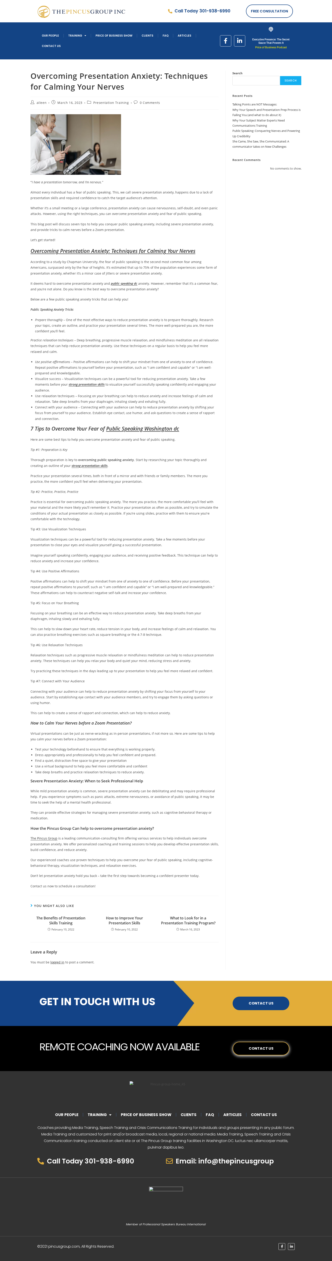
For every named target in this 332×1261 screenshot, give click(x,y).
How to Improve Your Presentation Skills (124, 920)
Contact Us (51, 46)
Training (75, 35)
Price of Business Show (114, 35)
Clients (147, 35)
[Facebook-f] (225, 41)
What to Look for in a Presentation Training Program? (188, 920)
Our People (50, 35)
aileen (42, 102)
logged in (57, 962)
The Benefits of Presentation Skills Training (60, 920)
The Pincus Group (43, 838)
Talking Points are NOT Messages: (254, 104)
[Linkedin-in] (239, 41)
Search (237, 73)
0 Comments (150, 102)
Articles (184, 35)
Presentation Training (111, 102)
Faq (165, 35)
